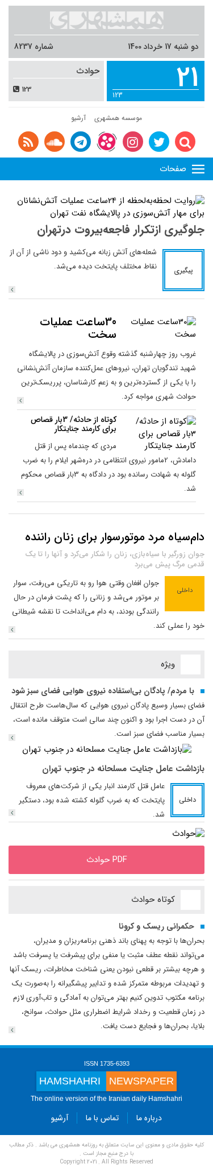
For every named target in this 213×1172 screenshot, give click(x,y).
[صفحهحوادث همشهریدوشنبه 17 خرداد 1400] (188, 833)
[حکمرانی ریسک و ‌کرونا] (12, 1029)
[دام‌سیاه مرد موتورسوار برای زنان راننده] (12, 629)
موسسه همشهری (118, 118)
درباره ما (149, 1118)
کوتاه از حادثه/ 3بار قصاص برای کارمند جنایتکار (73, 423)
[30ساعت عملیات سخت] (159, 328)
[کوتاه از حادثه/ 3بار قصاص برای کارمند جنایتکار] (159, 434)
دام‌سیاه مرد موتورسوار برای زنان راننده (114, 537)
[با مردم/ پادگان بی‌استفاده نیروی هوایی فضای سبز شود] (12, 737)
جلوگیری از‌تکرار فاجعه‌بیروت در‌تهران (120, 229)
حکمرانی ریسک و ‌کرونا (156, 926)
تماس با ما (102, 1118)
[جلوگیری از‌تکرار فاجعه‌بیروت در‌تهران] (12, 289)
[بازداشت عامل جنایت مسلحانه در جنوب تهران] (106, 749)
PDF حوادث (106, 860)
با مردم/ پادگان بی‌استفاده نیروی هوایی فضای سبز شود (102, 691)
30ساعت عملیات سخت (78, 328)
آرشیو (78, 118)
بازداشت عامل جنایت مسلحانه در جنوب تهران (123, 769)
